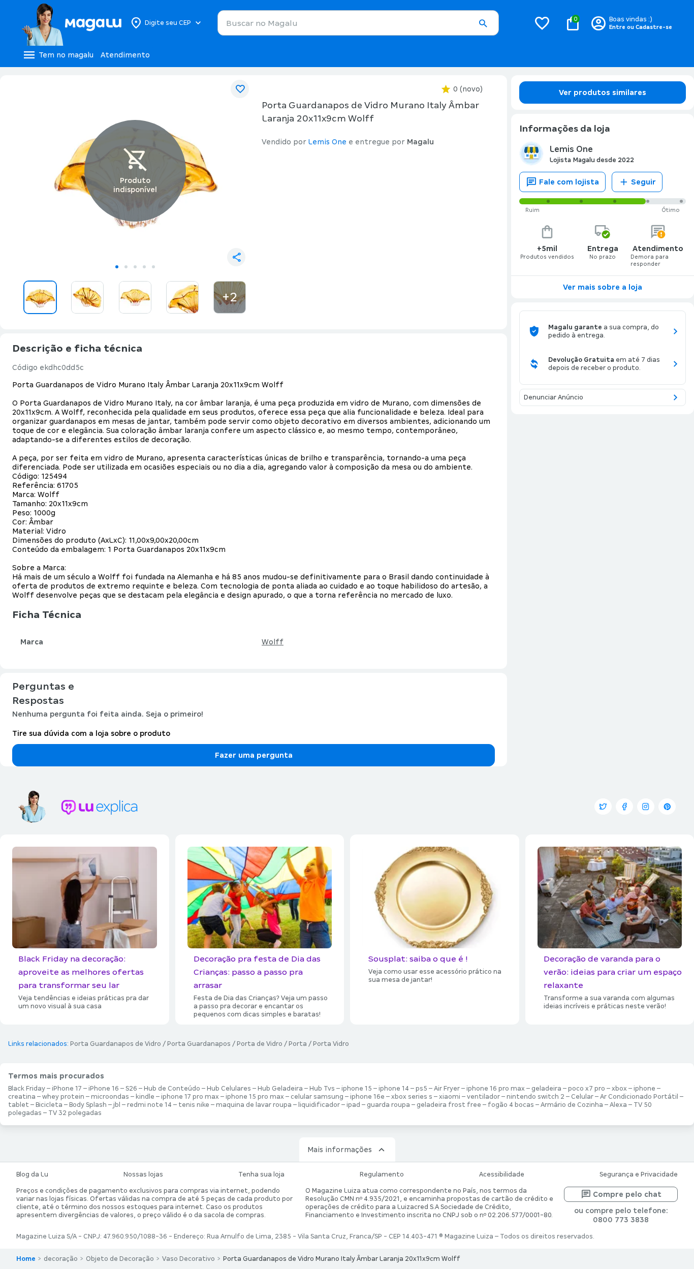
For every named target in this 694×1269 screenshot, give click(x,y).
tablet (18, 1104)
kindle (145, 1096)
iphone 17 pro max (190, 1096)
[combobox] (358, 23)
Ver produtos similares (602, 92)
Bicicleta (49, 1104)
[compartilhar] (236, 257)
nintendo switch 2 (535, 1096)
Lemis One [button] (327, 142)
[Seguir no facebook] (624, 806)
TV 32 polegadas (75, 1113)
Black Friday (26, 1088)
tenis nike (193, 1104)
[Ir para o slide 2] (126, 266)
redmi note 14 (149, 1104)
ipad (353, 1104)
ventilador (483, 1096)
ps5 (421, 1088)
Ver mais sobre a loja (602, 287)
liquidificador (319, 1104)
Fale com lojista (569, 182)
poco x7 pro (586, 1088)
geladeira (546, 1088)
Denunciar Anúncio (553, 397)
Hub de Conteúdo (172, 1088)
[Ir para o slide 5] (153, 266)
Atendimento (125, 55)
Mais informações (339, 1150)
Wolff (272, 642)
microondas (110, 1096)
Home (26, 1258)
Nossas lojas (143, 1174)
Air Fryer (447, 1088)
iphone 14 (393, 1088)
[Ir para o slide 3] (135, 266)
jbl (116, 1104)
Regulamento (382, 1174)
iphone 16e (367, 1096)
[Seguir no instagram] (645, 806)
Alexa (618, 1104)
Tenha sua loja (261, 1174)
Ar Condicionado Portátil (639, 1096)
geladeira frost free (449, 1104)
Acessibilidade (501, 1174)
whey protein (63, 1096)
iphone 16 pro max (495, 1088)
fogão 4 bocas (511, 1104)
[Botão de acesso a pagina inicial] (71, 23)
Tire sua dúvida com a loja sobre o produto (91, 733)
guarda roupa (388, 1104)
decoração (61, 1258)
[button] (483, 23)
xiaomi (449, 1096)
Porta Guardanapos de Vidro (115, 1043)
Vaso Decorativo (188, 1258)
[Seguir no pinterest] (667, 806)
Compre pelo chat (627, 1194)
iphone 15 (356, 1088)
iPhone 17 (67, 1088)
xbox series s (411, 1096)
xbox (619, 1088)
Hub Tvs (322, 1088)
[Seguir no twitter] (603, 806)
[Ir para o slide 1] (116, 266)
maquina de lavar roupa (254, 1104)
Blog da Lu (32, 1174)
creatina (22, 1096)
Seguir (643, 182)
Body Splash (88, 1104)
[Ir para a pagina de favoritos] (542, 23)
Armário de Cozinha (572, 1104)
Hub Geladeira (280, 1088)
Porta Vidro (331, 1043)
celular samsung (317, 1096)
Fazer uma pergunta (254, 755)
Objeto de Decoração (120, 1258)
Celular (582, 1096)
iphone (644, 1088)
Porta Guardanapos (199, 1043)
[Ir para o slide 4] (144, 266)
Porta (298, 1043)
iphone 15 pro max (255, 1096)
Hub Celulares (229, 1088)
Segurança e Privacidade (639, 1174)
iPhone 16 (103, 1088)
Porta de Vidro (259, 1043)
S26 (131, 1088)
